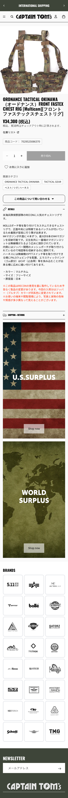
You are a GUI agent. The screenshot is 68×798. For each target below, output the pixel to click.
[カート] (64, 17)
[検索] (12, 17)
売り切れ (46, 156)
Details (11, 209)
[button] (63, 767)
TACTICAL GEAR (52, 181)
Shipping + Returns (16, 315)
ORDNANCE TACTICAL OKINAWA (22, 181)
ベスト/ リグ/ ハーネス (17, 187)
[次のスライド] (64, 6)
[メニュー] (4, 16)
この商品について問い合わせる (32, 199)
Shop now (34, 428)
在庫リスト (9, 132)
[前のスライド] (4, 6)
